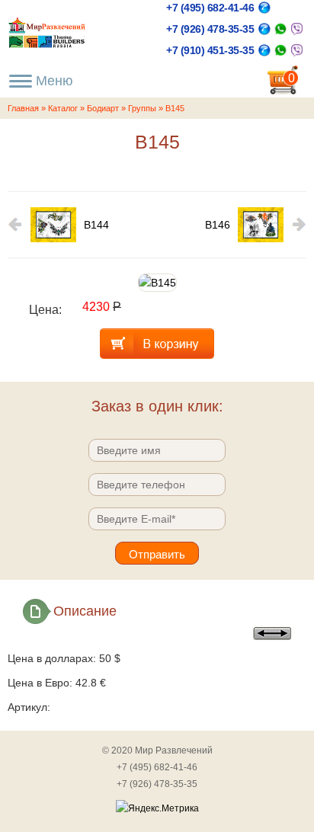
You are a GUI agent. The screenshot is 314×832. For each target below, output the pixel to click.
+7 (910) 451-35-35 (210, 50)
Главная (23, 108)
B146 (217, 225)
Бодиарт (103, 108)
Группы (142, 108)
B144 (96, 225)
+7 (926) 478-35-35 (210, 29)
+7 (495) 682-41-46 (210, 8)
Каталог (63, 108)
